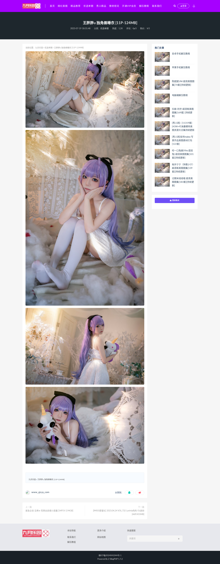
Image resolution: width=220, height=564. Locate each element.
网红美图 (63, 6)
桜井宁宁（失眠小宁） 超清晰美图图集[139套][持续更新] (183, 168)
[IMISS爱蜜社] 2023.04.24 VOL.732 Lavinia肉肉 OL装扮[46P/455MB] (118, 512)
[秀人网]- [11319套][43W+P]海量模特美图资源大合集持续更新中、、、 (183, 127)
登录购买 (175, 200)
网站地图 (101, 537)
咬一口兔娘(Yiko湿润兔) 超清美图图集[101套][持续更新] (183, 154)
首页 (52, 6)
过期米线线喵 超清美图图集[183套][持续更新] (183, 182)
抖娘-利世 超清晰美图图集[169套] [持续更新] (183, 112)
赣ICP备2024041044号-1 (110, 556)
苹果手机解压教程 (181, 67)
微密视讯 (114, 6)
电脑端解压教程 (180, 95)
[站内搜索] (175, 6)
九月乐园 (39, 48)
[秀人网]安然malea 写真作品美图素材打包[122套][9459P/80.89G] (182, 141)
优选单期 (88, 6)
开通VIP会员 (129, 6)
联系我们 (157, 6)
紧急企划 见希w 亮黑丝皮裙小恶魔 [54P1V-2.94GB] (49, 511)
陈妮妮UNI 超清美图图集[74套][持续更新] (183, 83)
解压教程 (144, 6)
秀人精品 (101, 6)
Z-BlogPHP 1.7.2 (115, 559)
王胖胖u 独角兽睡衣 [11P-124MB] (51, 479)
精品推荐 (76, 6)
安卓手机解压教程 (181, 54)
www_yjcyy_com (40, 492)
